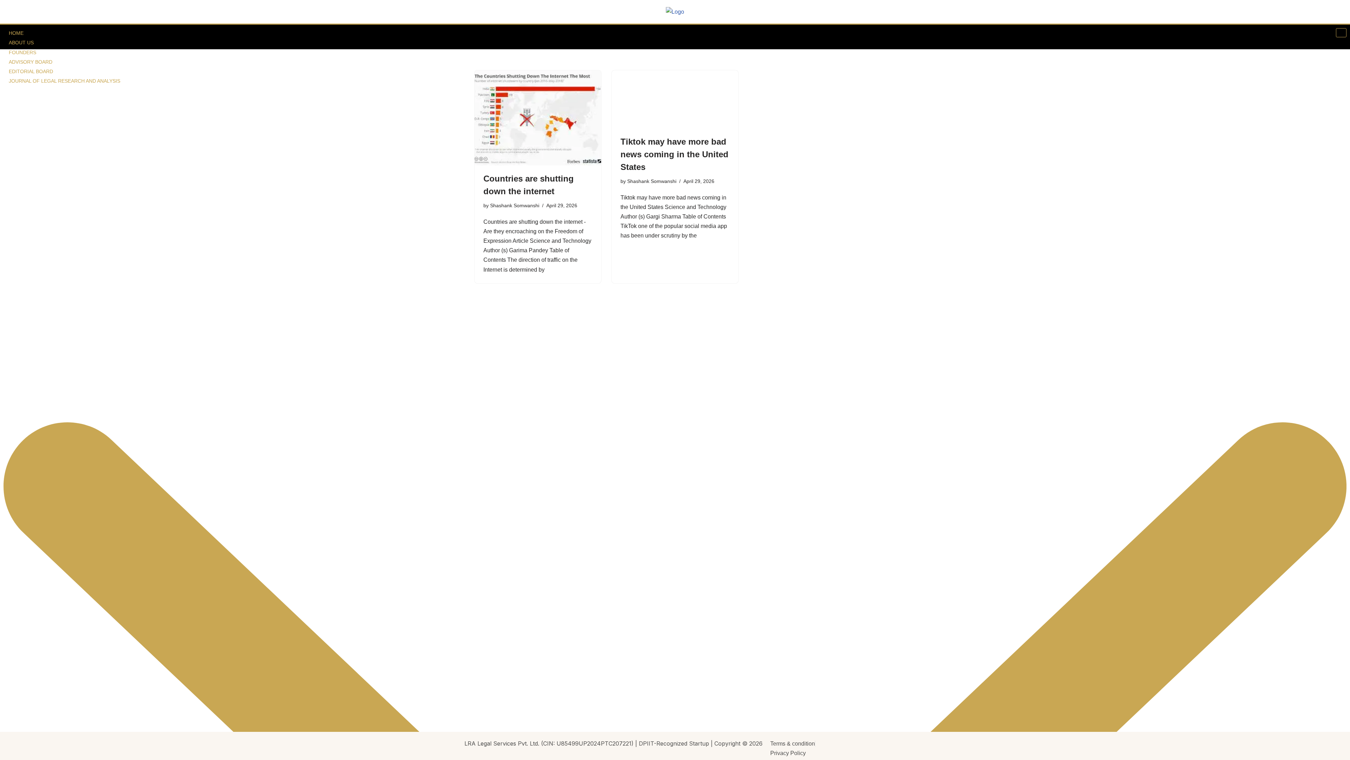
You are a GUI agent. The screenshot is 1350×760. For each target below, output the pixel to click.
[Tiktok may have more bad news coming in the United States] (675, 99)
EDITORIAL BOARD (31, 71)
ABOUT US (21, 42)
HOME (16, 33)
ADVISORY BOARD (30, 62)
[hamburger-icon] (1341, 32)
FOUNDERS (22, 52)
